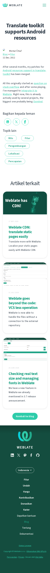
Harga (26, 491)
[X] (19, 455)
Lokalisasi (13, 153)
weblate (25, 447)
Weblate (15, 5)
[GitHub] (38, 455)
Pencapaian (15, 161)
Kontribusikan (26, 497)
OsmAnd (38, 101)
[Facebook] (31, 455)
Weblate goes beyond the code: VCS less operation (23, 303)
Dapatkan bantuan (26, 515)
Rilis (10, 138)
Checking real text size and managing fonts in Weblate (24, 378)
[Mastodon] (25, 455)
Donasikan (26, 503)
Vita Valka (39, 557)
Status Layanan (25, 545)
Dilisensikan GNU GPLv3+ (37, 551)
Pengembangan (17, 146)
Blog (5, 54)
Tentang (26, 527)
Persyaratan (12, 557)
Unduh (26, 485)
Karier (26, 509)
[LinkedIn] (12, 455)
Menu (44, 5)
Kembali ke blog (25, 416)
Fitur (12, 54)
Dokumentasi (26, 533)
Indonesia (23, 470)
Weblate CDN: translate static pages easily (20, 232)
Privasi (21, 557)
